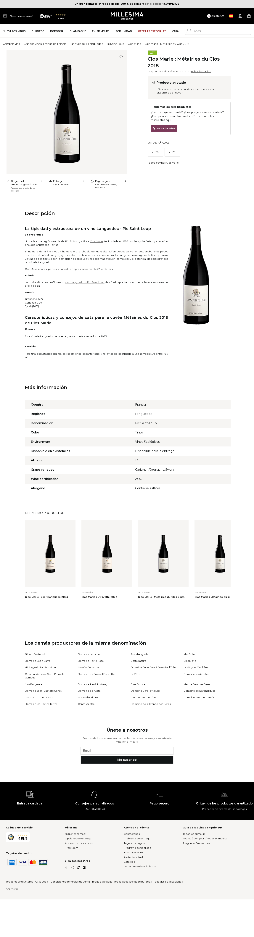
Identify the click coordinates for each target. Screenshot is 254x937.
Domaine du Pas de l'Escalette (96, 673)
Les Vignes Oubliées (196, 667)
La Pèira (135, 673)
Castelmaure (138, 660)
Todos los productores (19, 881)
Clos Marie (134, 44)
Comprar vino (11, 44)
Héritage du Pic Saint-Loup (41, 667)
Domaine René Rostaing (92, 684)
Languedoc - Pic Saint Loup (106, 44)
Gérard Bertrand (35, 654)
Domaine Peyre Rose (91, 660)
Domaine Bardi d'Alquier (145, 690)
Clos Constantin (140, 684)
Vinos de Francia (55, 44)
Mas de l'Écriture (88, 697)
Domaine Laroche (89, 654)
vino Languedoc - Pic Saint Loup (85, 282)
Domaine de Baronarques (199, 690)
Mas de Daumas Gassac (198, 684)
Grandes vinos (33, 44)
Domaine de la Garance (39, 697)
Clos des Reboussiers (143, 697)
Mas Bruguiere (34, 684)
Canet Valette (86, 703)
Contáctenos (132, 833)
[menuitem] (14, 31)
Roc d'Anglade (139, 654)
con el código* (119, 3)
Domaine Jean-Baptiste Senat (43, 690)
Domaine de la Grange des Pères (151, 703)
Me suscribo (127, 760)
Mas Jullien (190, 654)
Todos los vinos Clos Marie (163, 162)
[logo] (127, 16)
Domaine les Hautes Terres (41, 703)
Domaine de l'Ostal (89, 690)
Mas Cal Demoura (88, 667)
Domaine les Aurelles (196, 673)
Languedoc (77, 44)
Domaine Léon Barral (38, 660)
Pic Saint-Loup (172, 71)
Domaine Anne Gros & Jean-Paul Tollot (154, 667)
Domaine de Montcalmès (199, 697)
